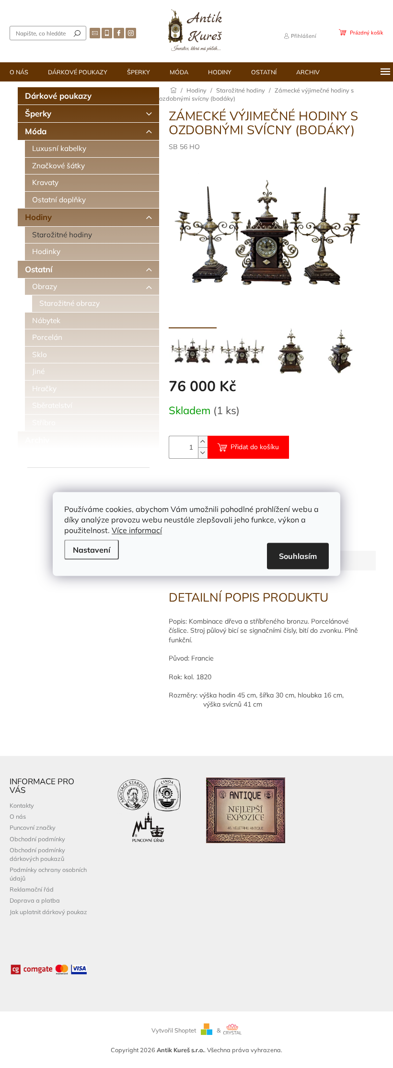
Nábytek (46, 320)
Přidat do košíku (255, 447)
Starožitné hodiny (62, 234)
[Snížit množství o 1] (203, 452)
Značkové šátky (58, 165)
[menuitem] (19, 71)
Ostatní (38, 269)
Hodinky (46, 251)
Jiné (38, 371)
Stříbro (44, 422)
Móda (35, 131)
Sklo (39, 354)
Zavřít (220, 481)
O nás (18, 816)
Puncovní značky (33, 827)
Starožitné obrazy (69, 303)
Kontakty (22, 805)
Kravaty (45, 182)
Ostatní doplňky (59, 199)
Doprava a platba (35, 900)
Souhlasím (298, 556)
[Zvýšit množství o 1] (203, 441)
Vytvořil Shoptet (173, 1030)
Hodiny (38, 217)
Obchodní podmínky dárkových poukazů (37, 854)
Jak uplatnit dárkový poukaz (48, 912)
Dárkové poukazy (58, 96)
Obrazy (44, 286)
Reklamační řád (32, 889)
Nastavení (91, 550)
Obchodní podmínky (37, 839)
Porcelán (47, 337)
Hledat (77, 33)
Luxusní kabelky (59, 148)
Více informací (137, 530)
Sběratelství (52, 405)
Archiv (37, 440)
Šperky (38, 113)
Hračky (44, 388)
